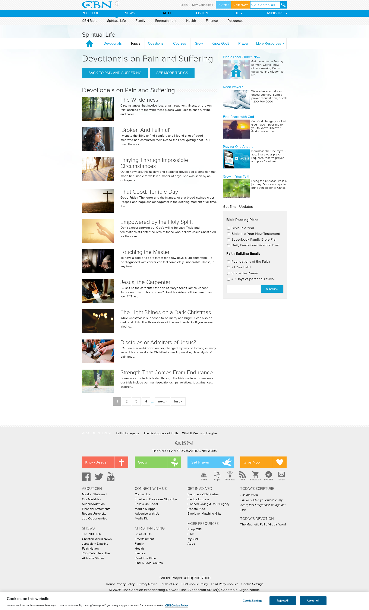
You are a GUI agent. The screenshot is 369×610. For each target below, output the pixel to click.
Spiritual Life (116, 20)
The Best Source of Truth (161, 433)
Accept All (313, 600)
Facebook (85, 476)
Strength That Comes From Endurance (166, 372)
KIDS (238, 13)
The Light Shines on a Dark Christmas (165, 312)
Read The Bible (145, 558)
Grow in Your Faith (236, 176)
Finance (212, 20)
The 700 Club (91, 534)
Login (184, 4)
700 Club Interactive (96, 553)
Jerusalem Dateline (95, 543)
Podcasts (230, 479)
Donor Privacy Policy (120, 584)
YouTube (111, 476)
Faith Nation (90, 548)
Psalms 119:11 (249, 495)
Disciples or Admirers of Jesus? (158, 342)
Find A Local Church (149, 563)
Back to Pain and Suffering (114, 73)
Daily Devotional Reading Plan (255, 245)
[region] (184, 601)
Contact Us (142, 494)
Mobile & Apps (145, 509)
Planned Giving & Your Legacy (208, 504)
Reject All (282, 600)
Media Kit (141, 518)
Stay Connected (202, 4)
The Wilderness (139, 100)
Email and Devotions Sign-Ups (156, 499)
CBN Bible (89, 20)
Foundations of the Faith (250, 261)
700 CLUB (90, 13)
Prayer (223, 4)
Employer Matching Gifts (204, 513)
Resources (235, 20)
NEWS (129, 13)
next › (162, 401)
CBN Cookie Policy (195, 584)
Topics (135, 43)
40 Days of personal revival (253, 279)
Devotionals (113, 43)
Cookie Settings (252, 584)
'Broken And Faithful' (145, 130)
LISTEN (202, 13)
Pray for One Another (239, 146)
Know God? (221, 43)
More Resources (268, 43)
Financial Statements (96, 509)
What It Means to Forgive (199, 433)
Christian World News (97, 539)
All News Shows (93, 558)
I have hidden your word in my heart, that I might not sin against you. (262, 505)
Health (191, 20)
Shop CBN (194, 529)
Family (140, 20)
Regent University (94, 513)
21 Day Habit (241, 267)
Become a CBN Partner (203, 494)
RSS (242, 479)
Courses (179, 43)
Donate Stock (196, 509)
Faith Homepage (127, 433)
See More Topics (172, 73)
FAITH (166, 13)
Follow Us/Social (146, 504)
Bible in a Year (242, 228)
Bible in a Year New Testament (255, 234)
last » (178, 401)
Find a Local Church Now (241, 57)
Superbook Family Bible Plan (254, 239)
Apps (217, 479)
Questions (155, 43)
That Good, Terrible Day (149, 192)
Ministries (277, 13)
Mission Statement (94, 494)
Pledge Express (198, 499)
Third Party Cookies (224, 584)
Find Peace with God (238, 116)
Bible (204, 479)
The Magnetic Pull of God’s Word (263, 524)
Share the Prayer (244, 273)
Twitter (98, 476)
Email (281, 479)
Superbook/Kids (93, 504)
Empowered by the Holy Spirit (156, 222)
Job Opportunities (94, 518)
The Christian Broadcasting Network (184, 450)
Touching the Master (145, 252)
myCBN (268, 479)
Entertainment (165, 20)
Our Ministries (91, 499)
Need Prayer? (233, 87)
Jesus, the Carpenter (145, 282)
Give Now (240, 4)
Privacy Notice (147, 584)
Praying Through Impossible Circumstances (154, 163)
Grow (199, 43)
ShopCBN (255, 479)
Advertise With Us (147, 513)
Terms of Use (169, 584)
